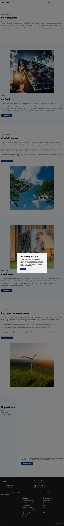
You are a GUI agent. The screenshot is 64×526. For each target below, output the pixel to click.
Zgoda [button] (23, 268)
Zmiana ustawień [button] (31, 268)
